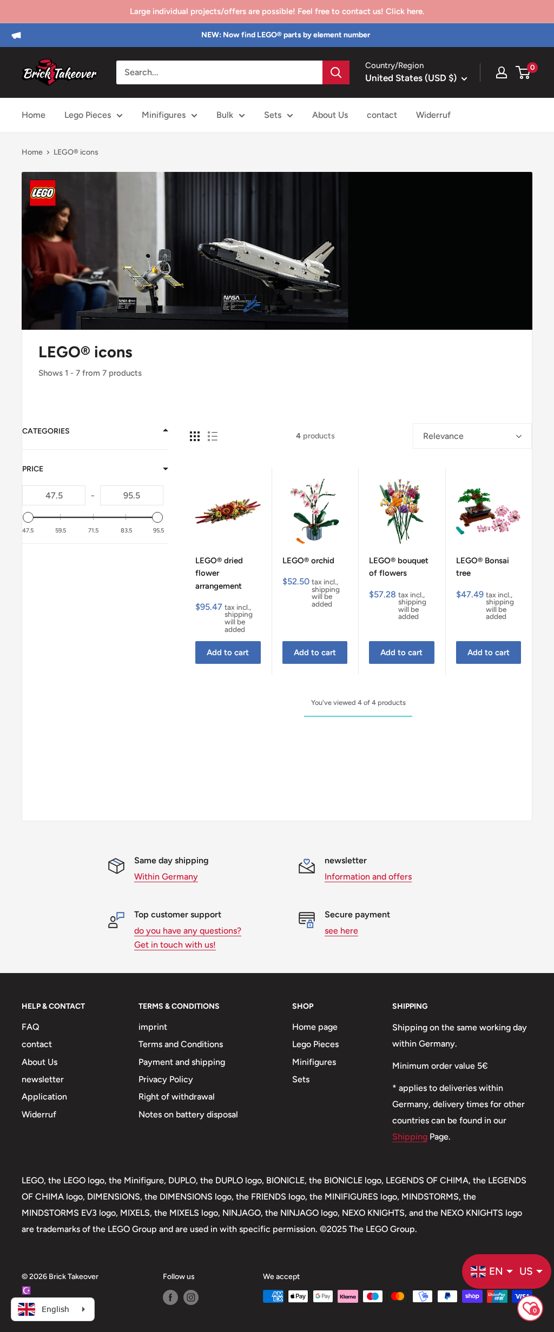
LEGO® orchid (308, 560)
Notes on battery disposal (188, 1114)
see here (341, 930)
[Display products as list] (212, 436)
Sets (272, 115)
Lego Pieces (87, 115)
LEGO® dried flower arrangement (219, 573)
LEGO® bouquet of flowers (398, 567)
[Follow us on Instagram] (191, 1297)
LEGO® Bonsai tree (482, 567)
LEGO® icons (76, 152)
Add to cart (228, 652)
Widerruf (433, 115)
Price (32, 469)
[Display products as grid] (195, 436)
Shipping (409, 1136)
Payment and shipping (181, 1062)
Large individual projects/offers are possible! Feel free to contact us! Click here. (277, 11)
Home (33, 115)
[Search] (335, 72)
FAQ (30, 1027)
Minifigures (164, 115)
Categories (46, 431)
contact (382, 115)
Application (44, 1096)
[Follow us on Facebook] (170, 1297)
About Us (330, 115)
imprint (152, 1027)
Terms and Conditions (180, 1044)
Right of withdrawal (176, 1096)
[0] (523, 72)
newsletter (43, 1079)
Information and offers (368, 876)
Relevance (443, 436)
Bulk (224, 115)
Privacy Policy (165, 1079)
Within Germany (166, 876)
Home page (315, 1027)
